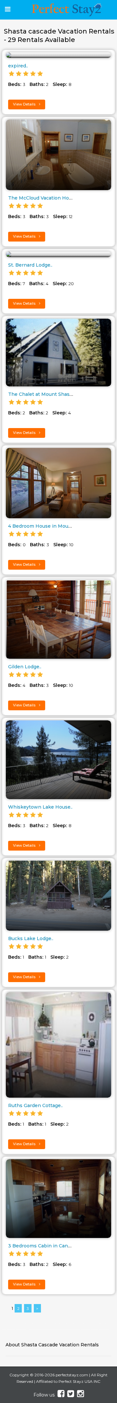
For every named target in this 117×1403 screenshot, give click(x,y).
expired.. (18, 66)
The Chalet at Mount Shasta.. (42, 394)
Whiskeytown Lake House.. (40, 807)
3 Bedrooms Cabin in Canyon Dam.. (49, 1246)
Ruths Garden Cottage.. (35, 1105)
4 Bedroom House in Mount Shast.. (49, 526)
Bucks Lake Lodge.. (30, 938)
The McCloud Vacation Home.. (43, 198)
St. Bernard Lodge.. (30, 265)
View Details (24, 104)
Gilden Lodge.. (24, 667)
